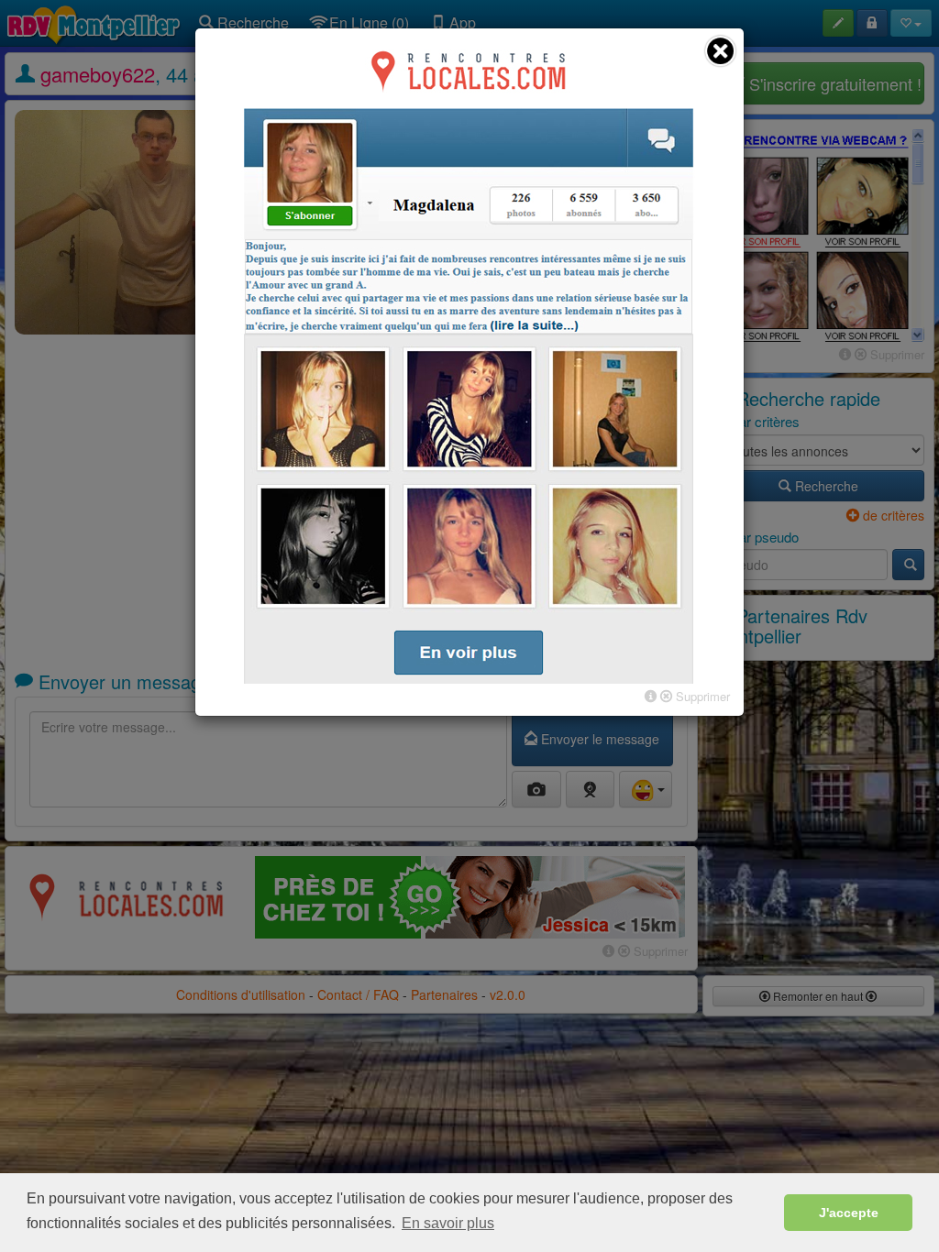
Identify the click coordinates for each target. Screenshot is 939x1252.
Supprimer (701, 696)
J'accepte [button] (848, 1212)
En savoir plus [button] (448, 1223)
